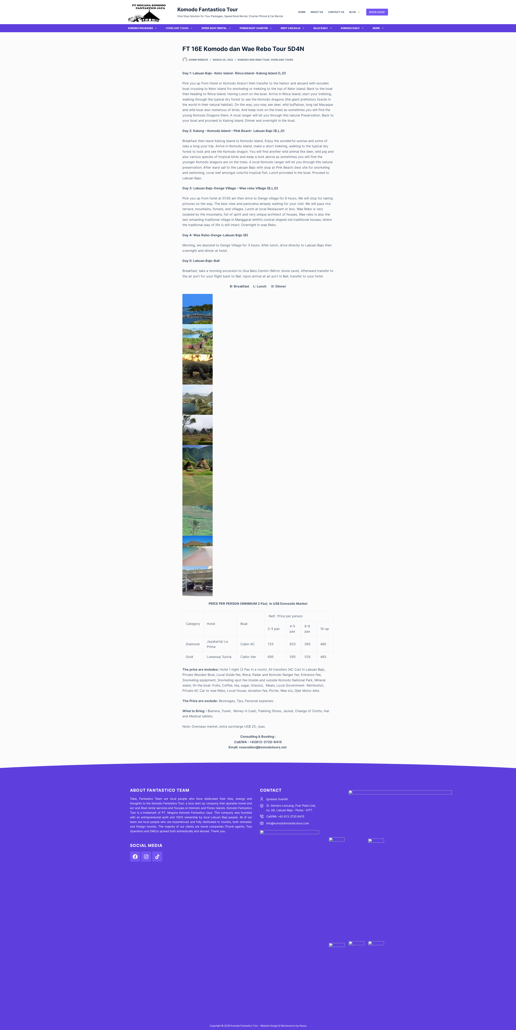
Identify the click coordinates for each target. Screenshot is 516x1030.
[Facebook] (135, 857)
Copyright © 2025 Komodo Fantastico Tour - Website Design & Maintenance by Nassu (258, 1025)
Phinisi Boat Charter (254, 28)
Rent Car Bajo (290, 28)
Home (301, 11)
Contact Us (336, 11)
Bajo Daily (320, 28)
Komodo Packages (140, 28)
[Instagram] (146, 857)
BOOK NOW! (377, 12)
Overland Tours (177, 28)
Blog (352, 11)
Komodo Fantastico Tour (207, 9)
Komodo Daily (350, 28)
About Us (316, 11)
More (376, 28)
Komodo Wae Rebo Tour (253, 59)
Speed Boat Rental (214, 28)
